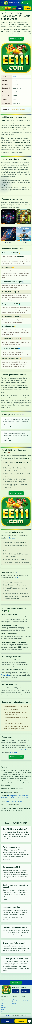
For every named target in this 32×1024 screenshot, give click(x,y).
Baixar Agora (26, 3)
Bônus (2, 1009)
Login (19, 8)
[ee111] (10, 8)
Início (2, 999)
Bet (2, 1005)
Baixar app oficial (16, 39)
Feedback (13, 752)
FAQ (13, 999)
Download (3, 1007)
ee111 (15, 76)
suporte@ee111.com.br (14, 801)
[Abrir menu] (2, 8)
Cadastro (12, 538)
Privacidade (25, 1001)
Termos (24, 999)
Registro (27, 8)
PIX (2, 1011)
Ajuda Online (5, 675)
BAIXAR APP (16, 983)
